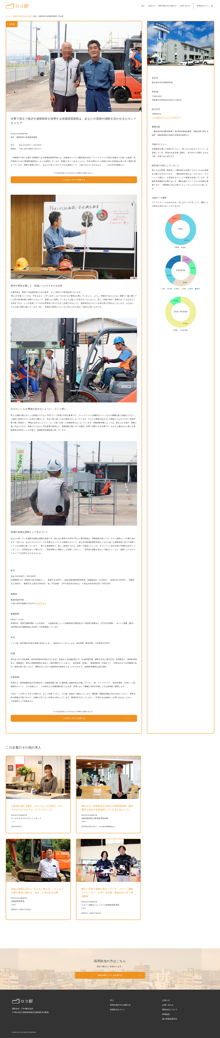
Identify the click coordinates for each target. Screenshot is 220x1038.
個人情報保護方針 (169, 1019)
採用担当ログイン (204, 6)
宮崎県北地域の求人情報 (22, 16)
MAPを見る (41, 603)
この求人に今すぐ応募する (74, 180)
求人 (143, 6)
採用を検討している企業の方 (110, 975)
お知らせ (151, 6)
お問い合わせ (185, 6)
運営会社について (169, 1010)
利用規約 (166, 1014)
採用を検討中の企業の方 (167, 6)
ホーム (8, 16)
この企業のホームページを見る (165, 118)
